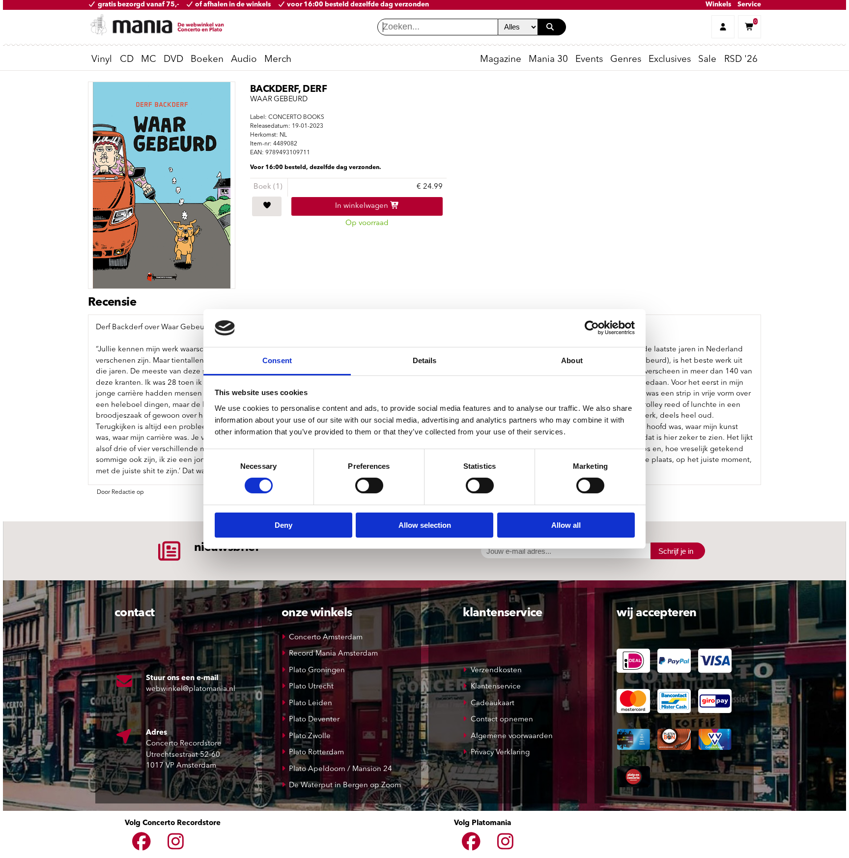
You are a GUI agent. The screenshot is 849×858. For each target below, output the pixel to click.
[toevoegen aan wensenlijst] (267, 206)
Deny (283, 525)
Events (589, 59)
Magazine (500, 59)
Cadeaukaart (492, 703)
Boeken (207, 59)
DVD (173, 59)
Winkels (718, 4)
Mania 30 (548, 59)
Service (749, 4)
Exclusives (670, 59)
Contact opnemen (502, 719)
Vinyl (101, 59)
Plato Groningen (317, 670)
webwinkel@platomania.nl (190, 689)
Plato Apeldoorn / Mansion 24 (340, 769)
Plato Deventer (314, 719)
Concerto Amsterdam (326, 637)
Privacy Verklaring (500, 752)
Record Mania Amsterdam (333, 654)
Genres (625, 59)
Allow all (566, 525)
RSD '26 (741, 59)
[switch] (369, 485)
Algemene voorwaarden (512, 736)
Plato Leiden (310, 703)
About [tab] (572, 360)
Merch (277, 59)
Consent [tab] (277, 360)
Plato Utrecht (311, 686)
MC (148, 59)
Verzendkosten (496, 670)
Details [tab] (425, 360)
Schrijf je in (675, 551)
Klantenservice (496, 686)
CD (127, 59)
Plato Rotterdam (316, 752)
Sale (707, 59)
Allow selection (424, 525)
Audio (244, 59)
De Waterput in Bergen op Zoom (345, 785)
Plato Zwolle (310, 736)
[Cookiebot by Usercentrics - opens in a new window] (592, 327)
